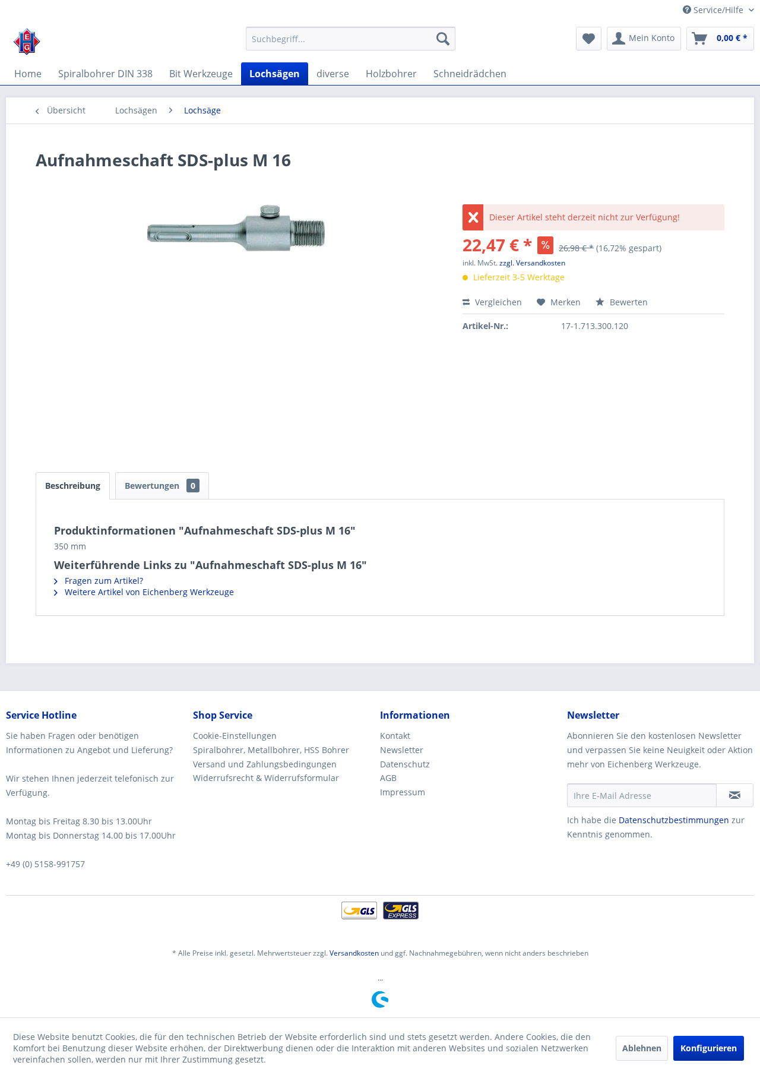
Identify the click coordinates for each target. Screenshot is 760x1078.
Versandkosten (354, 953)
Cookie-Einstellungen (235, 735)
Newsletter (401, 749)
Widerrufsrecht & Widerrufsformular (266, 777)
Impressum (402, 792)
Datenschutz (405, 764)
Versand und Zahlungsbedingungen (265, 764)
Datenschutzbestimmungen (674, 820)
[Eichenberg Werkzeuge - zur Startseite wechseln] (27, 41)
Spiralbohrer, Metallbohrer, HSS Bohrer (271, 749)
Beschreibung (72, 485)
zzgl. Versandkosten (532, 263)
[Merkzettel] (588, 38)
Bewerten (627, 302)
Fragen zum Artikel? (102, 580)
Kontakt (395, 735)
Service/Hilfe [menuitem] (718, 9)
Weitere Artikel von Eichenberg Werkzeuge (148, 592)
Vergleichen (497, 302)
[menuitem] (350, 38)
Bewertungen (160, 485)
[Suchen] (442, 38)
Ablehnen (641, 1048)
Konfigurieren (708, 1048)
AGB (388, 777)
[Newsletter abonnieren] (734, 795)
